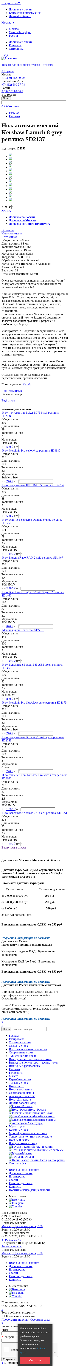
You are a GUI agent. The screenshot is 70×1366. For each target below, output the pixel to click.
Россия (13, 35)
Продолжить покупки (15, 1319)
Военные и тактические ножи (28, 1049)
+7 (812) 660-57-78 (13, 84)
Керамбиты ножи (20, 1079)
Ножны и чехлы (19, 1139)
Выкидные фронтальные (25, 1065)
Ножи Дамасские (20, 1099)
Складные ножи (19, 1045)
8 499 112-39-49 (11, 1239)
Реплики (14, 1069)
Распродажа (16, 1039)
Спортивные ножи (21, 1052)
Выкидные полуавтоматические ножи (33, 1062)
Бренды (14, 1035)
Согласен (35, 1360)
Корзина (7, 71)
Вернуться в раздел (13, 847)
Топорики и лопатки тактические (30, 1136)
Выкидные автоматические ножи (30, 1059)
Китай (27, 384)
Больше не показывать (20, 1316)
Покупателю (11, 3)
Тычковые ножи (19, 1082)
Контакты (15, 45)
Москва (14, 28)
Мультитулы (17, 1126)
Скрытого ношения (21, 1092)
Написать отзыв (11, 390)
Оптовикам (16, 48)
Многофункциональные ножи (28, 1133)
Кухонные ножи (19, 1129)
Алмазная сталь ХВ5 (22, 1096)
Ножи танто (16, 1086)
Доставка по (22, 217)
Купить (6, 210)
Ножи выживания (20, 1089)
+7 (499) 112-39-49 (13, 77)
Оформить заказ (40, 1319)
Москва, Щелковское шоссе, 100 (22, 1226)
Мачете (13, 1076)
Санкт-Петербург (20, 32)
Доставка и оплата (20, 42)
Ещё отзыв (8, 400)
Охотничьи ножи (20, 1042)
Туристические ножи (22, 1055)
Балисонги (16, 1072)
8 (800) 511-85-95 (12, 91)
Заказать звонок (11, 1246)
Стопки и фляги (19, 1163)
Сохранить (9, 1359)
